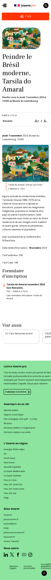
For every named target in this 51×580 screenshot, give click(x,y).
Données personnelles (29, 567)
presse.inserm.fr (11, 519)
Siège (6, 497)
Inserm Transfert (11, 541)
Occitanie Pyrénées (12, 475)
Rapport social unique (14, 414)
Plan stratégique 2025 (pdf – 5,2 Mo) (20, 419)
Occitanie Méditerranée (14, 471)
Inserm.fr (8, 515)
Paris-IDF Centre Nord (14, 488)
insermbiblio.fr (10, 523)
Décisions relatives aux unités (17, 432)
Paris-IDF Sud (10, 493)
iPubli (6, 528)
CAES (28, 16)
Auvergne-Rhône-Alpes (14, 449)
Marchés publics (11, 410)
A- (45, 121)
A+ (37, 121)
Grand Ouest (9, 458)
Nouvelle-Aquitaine (12, 467)
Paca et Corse (10, 480)
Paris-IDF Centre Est (13, 484)
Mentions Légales (13, 567)
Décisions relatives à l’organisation (19, 427)
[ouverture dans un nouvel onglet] (6, 555)
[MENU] (4, 5)
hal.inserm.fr (9, 537)
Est (5, 453)
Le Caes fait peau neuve (19, 333)
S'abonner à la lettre (15, 391)
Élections (8, 423)
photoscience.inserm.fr (14, 532)
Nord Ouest (9, 462)
